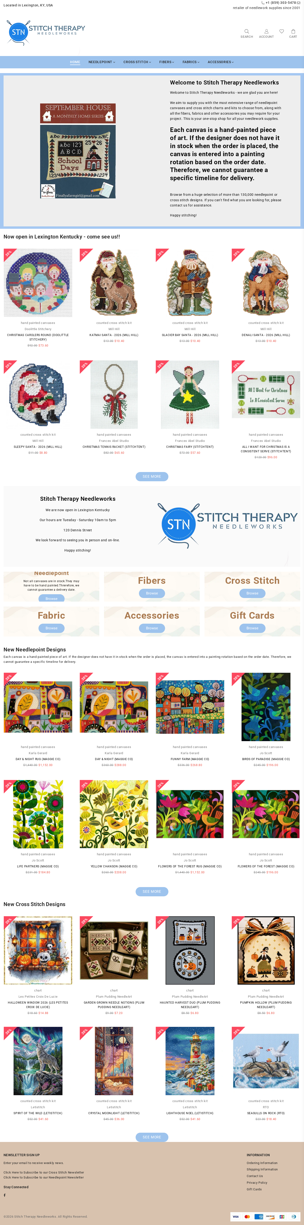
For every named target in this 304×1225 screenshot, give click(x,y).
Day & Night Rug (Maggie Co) (38, 759)
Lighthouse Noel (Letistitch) (190, 1113)
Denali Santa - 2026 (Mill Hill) (266, 335)
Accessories (220, 62)
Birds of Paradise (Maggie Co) (266, 759)
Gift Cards (254, 1189)
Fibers (165, 62)
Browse (51, 599)
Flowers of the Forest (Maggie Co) (266, 866)
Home (75, 62)
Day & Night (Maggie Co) (114, 759)
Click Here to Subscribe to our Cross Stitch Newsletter (44, 1172)
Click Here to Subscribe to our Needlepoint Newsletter (44, 1177)
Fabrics (190, 62)
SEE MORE (152, 476)
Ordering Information (262, 1163)
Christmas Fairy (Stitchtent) (190, 447)
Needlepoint (101, 62)
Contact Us (255, 1176)
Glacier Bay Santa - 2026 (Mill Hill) (190, 335)
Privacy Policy (257, 1182)
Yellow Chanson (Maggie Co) (114, 866)
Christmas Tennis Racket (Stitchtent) (114, 447)
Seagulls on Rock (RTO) (266, 1113)
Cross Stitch (136, 62)
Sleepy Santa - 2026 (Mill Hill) (38, 447)
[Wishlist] (281, 33)
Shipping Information (262, 1169)
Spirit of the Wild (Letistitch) (38, 1113)
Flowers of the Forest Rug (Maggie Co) (190, 866)
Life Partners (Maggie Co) (38, 866)
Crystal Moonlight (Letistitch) (114, 1113)
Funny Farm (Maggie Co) (190, 759)
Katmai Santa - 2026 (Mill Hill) (114, 335)
